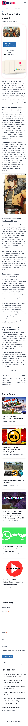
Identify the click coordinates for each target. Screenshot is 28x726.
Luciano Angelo (8, 454)
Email (4, 639)
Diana (4, 21)
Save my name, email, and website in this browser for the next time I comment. (14, 651)
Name (4, 632)
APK (3, 11)
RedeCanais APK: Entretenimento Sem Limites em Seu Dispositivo (13, 582)
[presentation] (14, 405)
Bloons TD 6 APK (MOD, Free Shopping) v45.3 (21, 379)
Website (4, 646)
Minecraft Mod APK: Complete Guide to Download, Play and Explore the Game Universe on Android (14, 701)
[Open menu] (25, 3)
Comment (5, 612)
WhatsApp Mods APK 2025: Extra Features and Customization (13, 549)
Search (4, 662)
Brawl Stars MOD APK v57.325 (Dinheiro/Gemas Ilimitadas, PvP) (7, 380)
